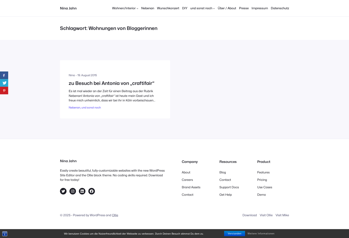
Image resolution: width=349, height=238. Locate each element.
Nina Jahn (68, 8)
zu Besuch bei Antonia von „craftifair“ (111, 83)
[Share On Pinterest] (4, 90)
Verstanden (234, 233)
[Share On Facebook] (4, 75)
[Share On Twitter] (4, 83)
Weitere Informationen (261, 233)
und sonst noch (91, 107)
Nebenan (74, 107)
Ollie (115, 215)
